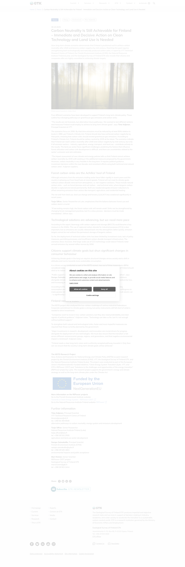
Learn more (73, 283)
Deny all (104, 289)
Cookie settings (92, 295)
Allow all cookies (80, 289)
